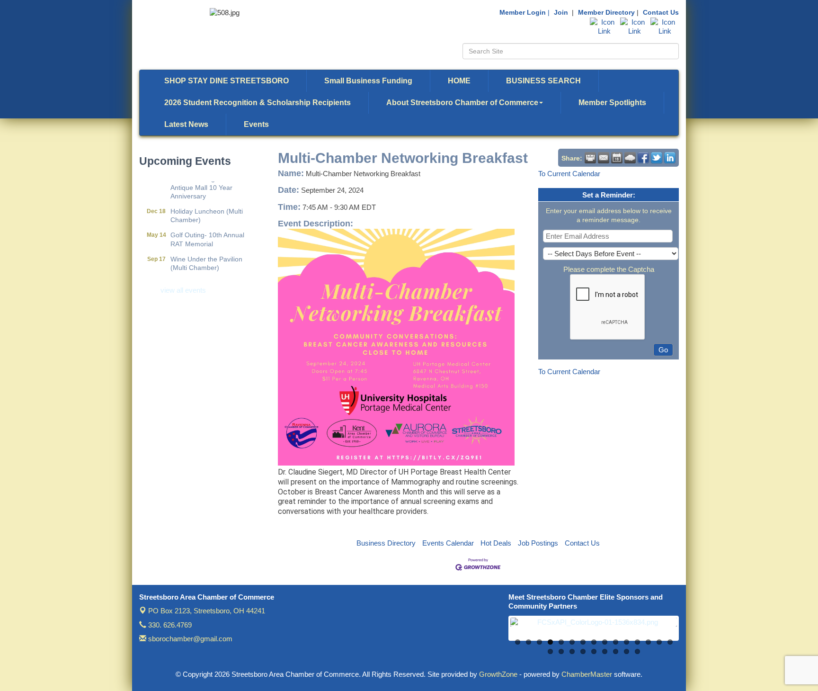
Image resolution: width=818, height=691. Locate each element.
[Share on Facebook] (643, 157)
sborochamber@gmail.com (189, 639)
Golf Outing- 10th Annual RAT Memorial (207, 231)
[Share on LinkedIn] (670, 157)
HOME (459, 81)
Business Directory (386, 543)
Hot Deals (495, 543)
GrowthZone (498, 674)
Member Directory (606, 12)
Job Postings (538, 543)
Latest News (186, 124)
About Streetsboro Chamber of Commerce (462, 103)
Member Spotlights (612, 103)
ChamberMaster (586, 674)
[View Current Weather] (630, 157)
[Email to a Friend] (603, 157)
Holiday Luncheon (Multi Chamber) (206, 207)
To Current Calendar (569, 174)
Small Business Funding (368, 81)
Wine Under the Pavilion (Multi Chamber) (206, 255)
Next (691, 633)
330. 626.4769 (169, 625)
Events (256, 124)
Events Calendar (448, 543)
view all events (183, 290)
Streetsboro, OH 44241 (206, 611)
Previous (496, 633)
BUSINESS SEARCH (543, 81)
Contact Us (661, 12)
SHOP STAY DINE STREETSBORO (226, 81)
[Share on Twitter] (656, 157)
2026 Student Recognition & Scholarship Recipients (257, 103)
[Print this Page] (590, 157)
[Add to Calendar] (616, 157)
